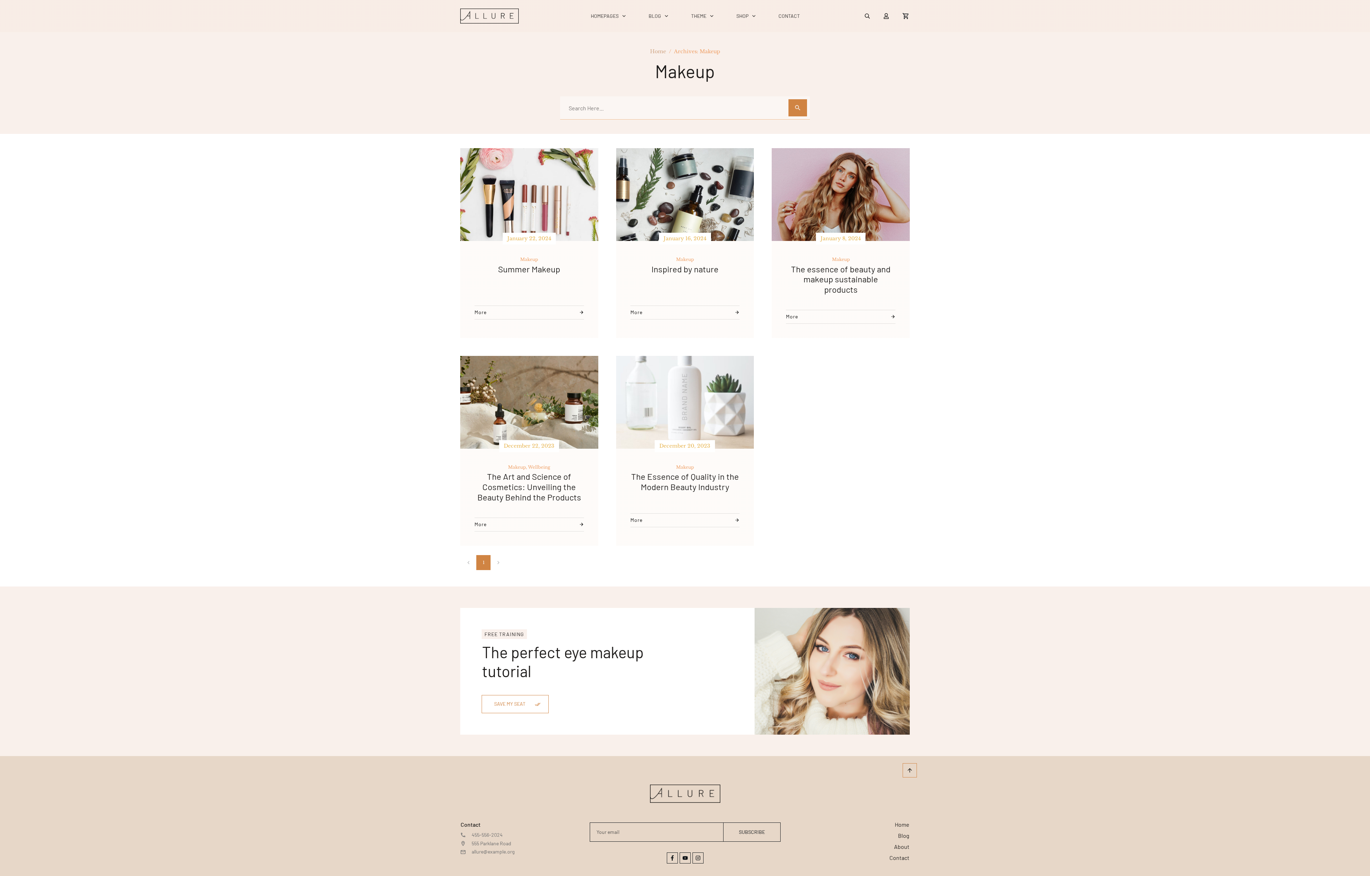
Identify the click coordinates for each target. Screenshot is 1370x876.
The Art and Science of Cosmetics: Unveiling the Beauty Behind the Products (529, 486)
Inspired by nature (685, 269)
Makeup (529, 259)
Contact (899, 857)
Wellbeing (539, 467)
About (901, 846)
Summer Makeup (529, 269)
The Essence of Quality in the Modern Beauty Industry (685, 481)
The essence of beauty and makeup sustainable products (840, 279)
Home (902, 824)
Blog (903, 835)
